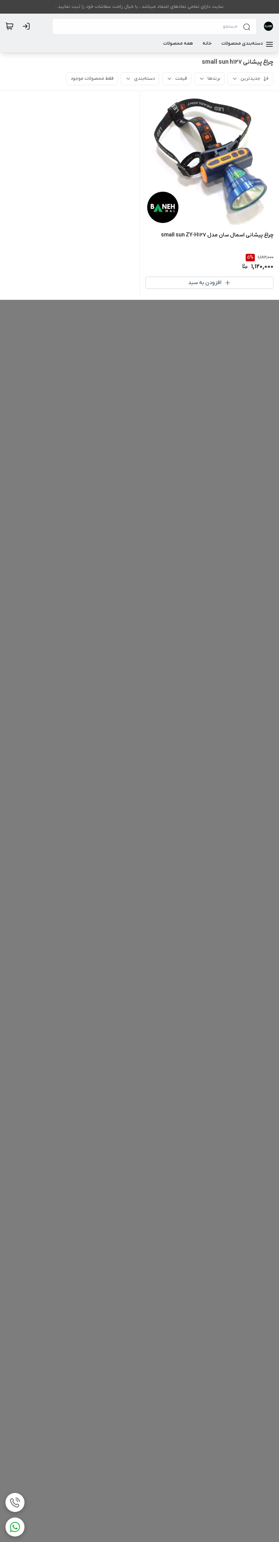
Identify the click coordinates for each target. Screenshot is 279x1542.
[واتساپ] (14, 1527)
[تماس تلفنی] (14, 1502)
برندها (214, 78)
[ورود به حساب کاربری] (27, 26)
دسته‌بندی (144, 78)
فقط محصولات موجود (92, 78)
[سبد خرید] (9, 26)
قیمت (181, 78)
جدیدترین (250, 78)
